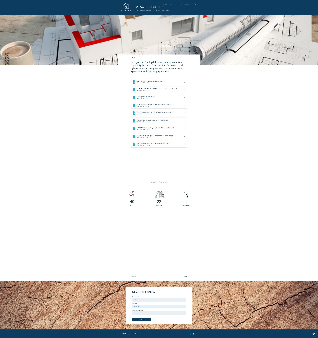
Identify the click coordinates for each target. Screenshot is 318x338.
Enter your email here (137, 310)
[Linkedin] (190, 334)
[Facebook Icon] (193, 334)
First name (135, 296)
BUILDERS (157, 7)
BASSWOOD (143, 7)
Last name (135, 303)
